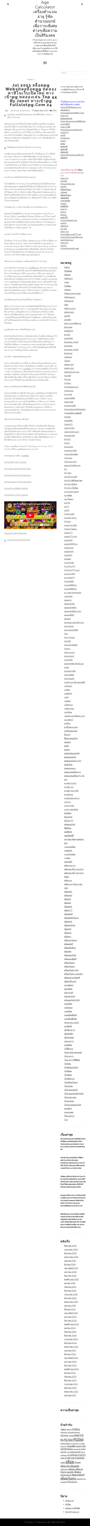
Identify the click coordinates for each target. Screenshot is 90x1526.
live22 (63, 141)
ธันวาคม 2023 (70, 1365)
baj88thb (68, 331)
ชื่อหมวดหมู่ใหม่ (71, 738)
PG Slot (67, 473)
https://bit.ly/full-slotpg (15, 462)
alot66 (67, 316)
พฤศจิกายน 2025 (71, 1279)
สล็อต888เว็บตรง (71, 918)
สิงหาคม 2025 (70, 1291)
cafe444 (68, 357)
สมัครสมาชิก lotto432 (74, 869)
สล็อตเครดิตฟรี (70, 959)
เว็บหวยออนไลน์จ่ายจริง (74, 1094)
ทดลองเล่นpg (70, 768)
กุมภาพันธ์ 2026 (71, 1268)
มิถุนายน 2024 (70, 1343)
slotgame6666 (70, 645)
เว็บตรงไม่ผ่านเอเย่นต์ (73, 1052)
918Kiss (67, 290)
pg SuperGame (71, 492)
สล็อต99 (67, 929)
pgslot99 (68, 540)
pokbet (67, 559)
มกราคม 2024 (70, 1362)
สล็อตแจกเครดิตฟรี (72, 978)
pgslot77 (64, 132)
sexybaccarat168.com (74, 622)
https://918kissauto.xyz (70, 107)
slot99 (63, 187)
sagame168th (70, 607)
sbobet (67, 619)
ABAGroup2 (70, 308)
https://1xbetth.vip (68, 220)
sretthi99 (68, 660)
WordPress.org (72, 1512)
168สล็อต (68, 271)
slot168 (63, 181)
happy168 (68, 402)
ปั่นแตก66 (68, 817)
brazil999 (68, 338)
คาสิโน (67, 723)
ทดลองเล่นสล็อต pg (72, 772)
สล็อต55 (67, 899)
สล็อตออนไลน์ (70, 955)
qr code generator (72, 593)
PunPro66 (69, 563)
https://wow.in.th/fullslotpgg (18, 482)
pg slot (63, 229)
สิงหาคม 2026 (70, 1246)
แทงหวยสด (68, 1112)
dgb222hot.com (71, 372)
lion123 (67, 439)
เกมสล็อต (68, 1011)
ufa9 (66, 697)
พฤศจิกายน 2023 (71, 1369)
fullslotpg (65, 138)
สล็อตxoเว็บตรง (70, 940)
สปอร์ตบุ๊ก (68, 862)
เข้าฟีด (68, 1504)
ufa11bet (68, 686)
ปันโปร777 (68, 821)
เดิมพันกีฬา (68, 1034)
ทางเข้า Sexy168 (71, 791)
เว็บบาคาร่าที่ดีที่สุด (72, 1060)
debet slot (69, 364)
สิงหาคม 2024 (70, 1335)
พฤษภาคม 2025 (71, 1302)
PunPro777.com (72, 570)
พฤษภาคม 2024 (71, 1347)
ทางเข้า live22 (70, 783)
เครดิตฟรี (68, 1026)
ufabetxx (68, 705)
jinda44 (63, 192)
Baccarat (68, 327)
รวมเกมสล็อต (69, 847)
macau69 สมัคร (71, 454)
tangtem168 (70, 671)
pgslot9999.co (70, 544)
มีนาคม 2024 (70, 1354)
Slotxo (67, 649)
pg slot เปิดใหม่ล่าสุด (73, 480)
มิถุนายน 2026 (70, 1253)
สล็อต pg (68, 880)
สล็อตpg (67, 933)
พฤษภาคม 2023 (71, 1391)
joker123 (64, 116)
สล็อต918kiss (69, 925)
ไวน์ (66, 1120)
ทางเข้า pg (68, 787)
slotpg (63, 215)
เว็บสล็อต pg (31, 79)
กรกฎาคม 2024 (71, 1339)
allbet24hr (69, 312)
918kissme (69, 301)
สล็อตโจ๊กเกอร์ (70, 981)
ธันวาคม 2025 (70, 1276)
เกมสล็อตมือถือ (70, 1015)
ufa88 (67, 690)
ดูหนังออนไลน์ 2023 (72, 761)
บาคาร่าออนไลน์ (71, 809)
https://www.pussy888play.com (75, 121)
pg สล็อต (68, 495)
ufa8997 (68, 693)
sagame (67, 600)
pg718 (67, 503)
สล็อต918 (68, 922)
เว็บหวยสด (68, 1086)
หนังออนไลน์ (69, 996)
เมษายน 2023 (70, 1395)
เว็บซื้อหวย (68, 1049)
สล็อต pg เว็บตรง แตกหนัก (71, 1470)
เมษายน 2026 (70, 1261)
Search (8, 3)
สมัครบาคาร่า (70, 865)
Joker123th (69, 428)
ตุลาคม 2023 (69, 1373)
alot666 (67, 320)
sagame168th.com (72, 611)
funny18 (68, 394)
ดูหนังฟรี (64, 146)
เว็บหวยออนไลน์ (70, 1090)
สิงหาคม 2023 (70, 1380)
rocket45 (68, 596)
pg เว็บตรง (68, 499)
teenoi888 (69, 675)
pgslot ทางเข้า (70, 525)
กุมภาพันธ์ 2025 (71, 1313)
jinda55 (67, 417)
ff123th (67, 379)
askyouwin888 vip (72, 323)
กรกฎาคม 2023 (71, 1384)
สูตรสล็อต (68, 989)
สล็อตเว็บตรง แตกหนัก (73, 974)
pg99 (62, 135)
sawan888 (69, 615)
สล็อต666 (68, 907)
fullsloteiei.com (71, 387)
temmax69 (69, 679)
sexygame (69, 626)
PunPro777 (69, 566)
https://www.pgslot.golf (71, 130)
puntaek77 (69, 578)
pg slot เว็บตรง (70, 484)
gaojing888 (69, 398)
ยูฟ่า (66, 843)
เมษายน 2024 (70, 1350)
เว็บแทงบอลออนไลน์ (72, 1105)
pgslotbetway (66, 240)
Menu (82, 3)
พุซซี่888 (64, 206)
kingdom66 (69, 436)
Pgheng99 (69, 514)
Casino (67, 361)
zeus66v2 (68, 720)
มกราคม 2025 (70, 1317)
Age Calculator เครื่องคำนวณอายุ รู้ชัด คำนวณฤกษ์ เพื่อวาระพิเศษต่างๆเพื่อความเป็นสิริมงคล (45, 19)
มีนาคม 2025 (70, 1309)
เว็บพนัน (67, 1064)
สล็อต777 (68, 910)
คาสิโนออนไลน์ (70, 731)
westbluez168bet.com (74, 716)
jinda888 (68, 421)
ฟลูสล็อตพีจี (69, 836)
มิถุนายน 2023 (70, 1388)
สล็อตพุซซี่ (68, 944)
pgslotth (68, 555)
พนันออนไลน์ (69, 824)
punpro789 (69, 574)
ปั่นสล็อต (67, 813)
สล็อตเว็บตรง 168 (71, 970)
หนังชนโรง (65, 110)
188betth (68, 278)
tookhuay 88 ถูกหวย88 (74, 682)
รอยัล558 (68, 851)
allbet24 (64, 226)
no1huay (68, 458)
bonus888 (71, 1432)
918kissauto (69, 297)
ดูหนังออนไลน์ (66, 118)
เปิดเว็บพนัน (69, 1037)
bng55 (67, 335)
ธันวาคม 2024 (70, 1320)
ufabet (67, 701)
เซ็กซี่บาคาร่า (69, 1030)
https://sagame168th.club (72, 113)
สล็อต (66, 877)
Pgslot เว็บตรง (70, 529)
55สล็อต (67, 286)
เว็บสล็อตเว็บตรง (71, 1082)
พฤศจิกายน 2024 (71, 1324)
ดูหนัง (62, 144)
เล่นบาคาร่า (69, 1041)
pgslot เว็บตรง (65, 1444)
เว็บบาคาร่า (69, 1056)
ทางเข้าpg (68, 794)
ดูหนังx (67, 750)
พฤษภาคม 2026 (71, 1257)
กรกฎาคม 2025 (71, 1294)
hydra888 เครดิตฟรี (73, 413)
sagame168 (69, 604)
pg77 (66, 507)
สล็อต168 (64, 152)
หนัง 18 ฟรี (68, 993)
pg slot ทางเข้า (70, 477)
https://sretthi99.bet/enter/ (76, 409)
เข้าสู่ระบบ (69, 1501)
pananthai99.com (72, 465)
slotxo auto (69, 652)
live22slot (68, 447)
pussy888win (70, 589)
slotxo (63, 212)
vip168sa (68, 712)
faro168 (67, 376)
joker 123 (64, 232)
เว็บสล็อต (68, 1071)
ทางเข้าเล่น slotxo (72, 798)
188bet (67, 275)
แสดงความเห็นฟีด (72, 1508)
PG (65, 469)
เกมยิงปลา (68, 1008)
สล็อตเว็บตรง (65, 189)
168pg (67, 267)
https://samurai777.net (70, 234)
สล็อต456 (68, 895)
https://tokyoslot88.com (71, 237)
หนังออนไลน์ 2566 (72, 1000)
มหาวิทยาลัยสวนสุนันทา (74, 839)
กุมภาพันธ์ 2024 (71, 1358)
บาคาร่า (63, 209)
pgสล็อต (27, 369)
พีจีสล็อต (67, 828)
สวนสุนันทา (69, 985)
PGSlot (67, 522)
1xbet (66, 282)
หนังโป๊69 (68, 1004)
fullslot (67, 383)
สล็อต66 (63, 158)
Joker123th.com (71, 432)
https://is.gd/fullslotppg (15, 533)
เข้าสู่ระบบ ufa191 (71, 1023)
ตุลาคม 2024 (69, 1328)
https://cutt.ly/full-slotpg (16, 495)
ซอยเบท (67, 742)
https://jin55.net (67, 184)
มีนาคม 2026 (70, 1264)
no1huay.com (70, 462)
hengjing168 (70, 406)
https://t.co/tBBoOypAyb (16, 488)
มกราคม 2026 (70, 1272)
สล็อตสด (67, 951)
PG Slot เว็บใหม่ (71, 488)
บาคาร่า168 (65, 127)
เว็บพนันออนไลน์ (71, 1067)
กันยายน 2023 (70, 1377)
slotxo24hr (69, 656)
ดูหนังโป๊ (63, 217)
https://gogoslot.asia (69, 248)
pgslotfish (68, 551)
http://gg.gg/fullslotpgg (18, 540)
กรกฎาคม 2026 (71, 1249)
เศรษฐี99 (68, 1108)
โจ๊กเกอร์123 (69, 1116)
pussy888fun (70, 585)
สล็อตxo (67, 937)
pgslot (63, 203)
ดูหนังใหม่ (68, 765)
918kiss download (72, 293)
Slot (66, 634)
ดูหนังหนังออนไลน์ (71, 753)
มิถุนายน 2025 (70, 1298)
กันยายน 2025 (70, 1287)
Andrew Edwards (20, 111)
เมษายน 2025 (70, 1305)
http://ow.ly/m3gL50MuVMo (17, 469)
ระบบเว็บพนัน (69, 854)
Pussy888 (69, 581)
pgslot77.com (70, 536)
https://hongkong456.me (72, 155)
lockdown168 (70, 450)
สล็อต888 (64, 198)
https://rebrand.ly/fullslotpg (17, 475)
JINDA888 (65, 201)
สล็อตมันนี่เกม (70, 948)
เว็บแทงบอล (69, 1101)
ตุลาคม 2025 (69, 1283)
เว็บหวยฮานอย (70, 1097)
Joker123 (68, 424)
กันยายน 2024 (70, 1332)
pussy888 (65, 124)
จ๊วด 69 (67, 735)
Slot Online (69, 637)
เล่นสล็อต (68, 1045)
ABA (66, 305)
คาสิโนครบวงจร (71, 727)
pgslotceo (69, 548)
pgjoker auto (70, 518)
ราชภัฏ (67, 858)
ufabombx (69, 708)
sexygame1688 (71, 630)
